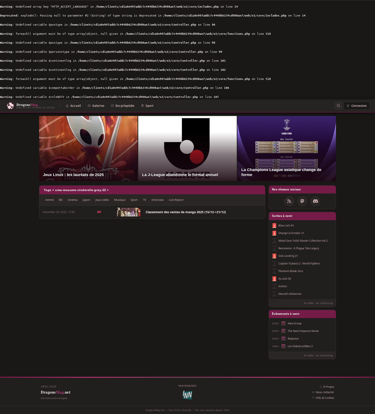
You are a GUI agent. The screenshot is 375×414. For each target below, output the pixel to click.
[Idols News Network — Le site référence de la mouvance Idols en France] (187, 395)
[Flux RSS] (289, 201)
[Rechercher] (338, 105)
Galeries (98, 105)
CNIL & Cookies (325, 398)
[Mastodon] (302, 201)
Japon (86, 200)
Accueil (75, 105)
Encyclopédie (124, 105)
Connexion (359, 105)
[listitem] (152, 212)
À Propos (328, 387)
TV (144, 200)
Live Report (176, 200)
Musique (119, 200)
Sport (149, 105)
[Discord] (315, 201)
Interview (157, 200)
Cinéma (72, 200)
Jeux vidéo (102, 200)
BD (60, 200)
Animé (49, 200)
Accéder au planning (318, 303)
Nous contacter (325, 392)
